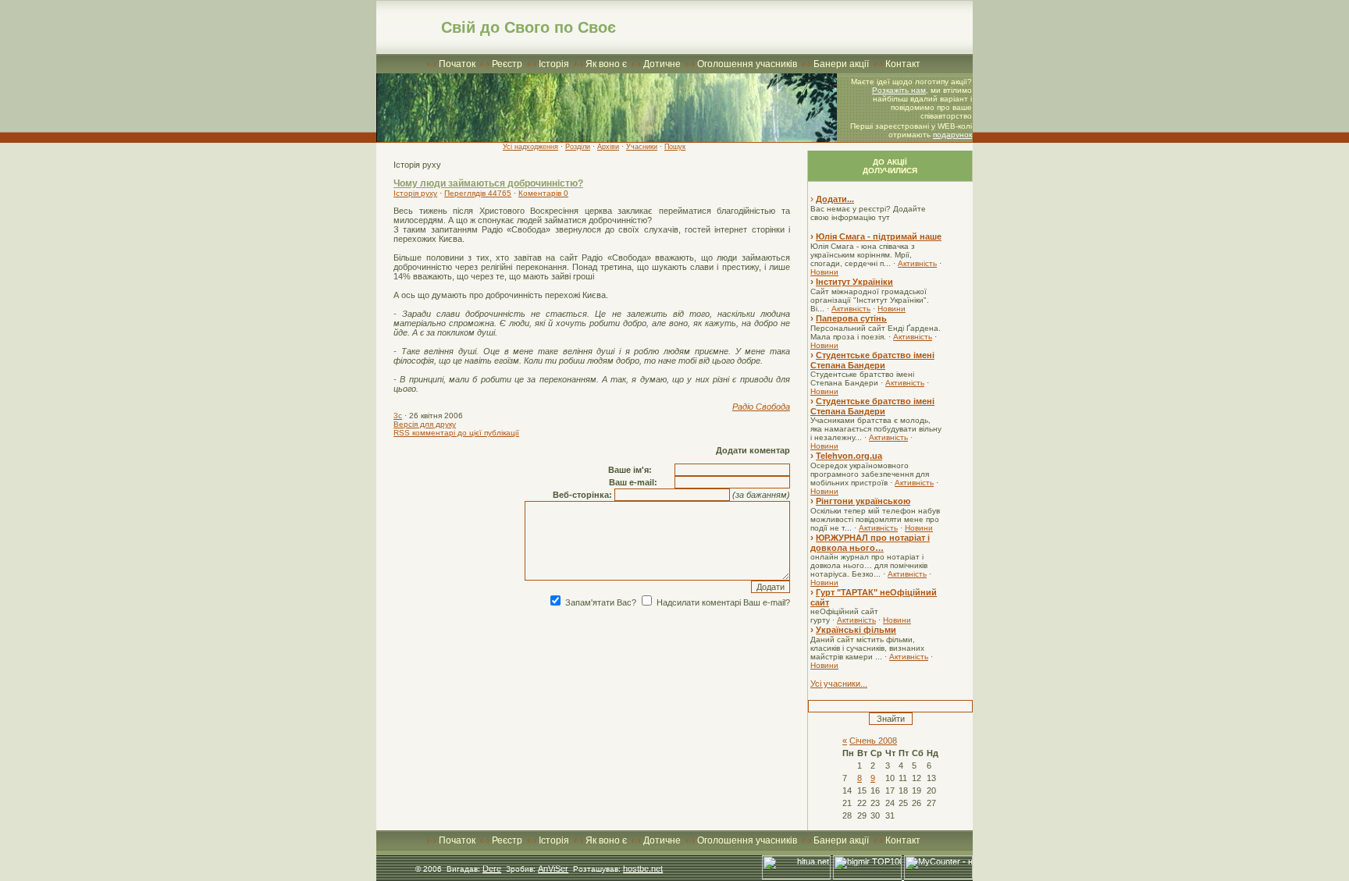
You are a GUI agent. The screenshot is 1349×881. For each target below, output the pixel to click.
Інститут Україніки (854, 281)
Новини (824, 272)
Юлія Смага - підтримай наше (878, 236)
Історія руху (415, 193)
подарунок (952, 134)
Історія (554, 64)
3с (397, 415)
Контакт (902, 64)
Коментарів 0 (543, 193)
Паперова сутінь (851, 318)
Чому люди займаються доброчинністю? (488, 183)
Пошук (674, 147)
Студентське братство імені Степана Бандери (872, 360)
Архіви (608, 147)
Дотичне (662, 64)
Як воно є (606, 64)
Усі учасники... (838, 683)
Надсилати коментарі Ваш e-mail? (722, 602)
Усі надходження (530, 147)
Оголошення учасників (747, 64)
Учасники (641, 147)
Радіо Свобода (761, 406)
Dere (491, 868)
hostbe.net (643, 868)
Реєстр (507, 64)
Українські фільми (856, 629)
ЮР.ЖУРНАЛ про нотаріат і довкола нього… (870, 542)
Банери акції (841, 64)
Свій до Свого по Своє (528, 27)
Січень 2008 (873, 740)
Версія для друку (424, 424)
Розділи (577, 147)
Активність (917, 263)
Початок (457, 64)
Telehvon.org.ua (849, 455)
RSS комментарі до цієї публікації (456, 432)
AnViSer (553, 868)
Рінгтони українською (863, 501)
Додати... (835, 199)
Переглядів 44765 (477, 193)
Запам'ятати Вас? (599, 602)
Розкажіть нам (899, 90)
